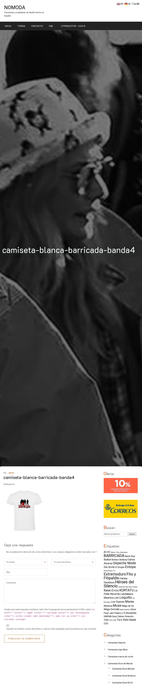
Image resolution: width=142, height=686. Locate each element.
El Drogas (120, 567)
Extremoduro (115, 574)
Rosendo (131, 613)
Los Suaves (117, 601)
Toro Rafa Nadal (126, 619)
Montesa (108, 606)
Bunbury (123, 559)
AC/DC (107, 552)
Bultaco (115, 559)
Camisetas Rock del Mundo (120, 663)
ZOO (106, 623)
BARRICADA (114, 555)
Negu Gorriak (111, 609)
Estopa (130, 567)
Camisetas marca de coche (120, 656)
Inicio (8, 25)
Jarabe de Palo (123, 587)
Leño (116, 598)
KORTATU (126, 590)
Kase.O (108, 590)
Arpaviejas (123, 552)
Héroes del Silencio (119, 584)
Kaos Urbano (133, 587)
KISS (116, 590)
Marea (129, 601)
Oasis (133, 609)
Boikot (107, 559)
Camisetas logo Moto (118, 649)
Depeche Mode (124, 563)
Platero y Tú (119, 613)
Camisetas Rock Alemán (123, 669)
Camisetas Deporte (116, 642)
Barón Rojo (130, 556)
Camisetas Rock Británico (124, 675)
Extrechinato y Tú (109, 571)
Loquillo (126, 597)
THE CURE (112, 620)
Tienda (21, 25)
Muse (117, 605)
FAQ (51, 25)
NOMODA (14, 7)
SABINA (107, 616)
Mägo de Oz (128, 606)
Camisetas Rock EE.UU (122, 682)
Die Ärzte (109, 567)
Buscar (132, 534)
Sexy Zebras (118, 616)
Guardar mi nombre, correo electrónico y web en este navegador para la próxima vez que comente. (51, 629)
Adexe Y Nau (115, 552)
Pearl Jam (109, 613)
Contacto (37, 25)
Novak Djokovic (125, 610)
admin (11, 473)
